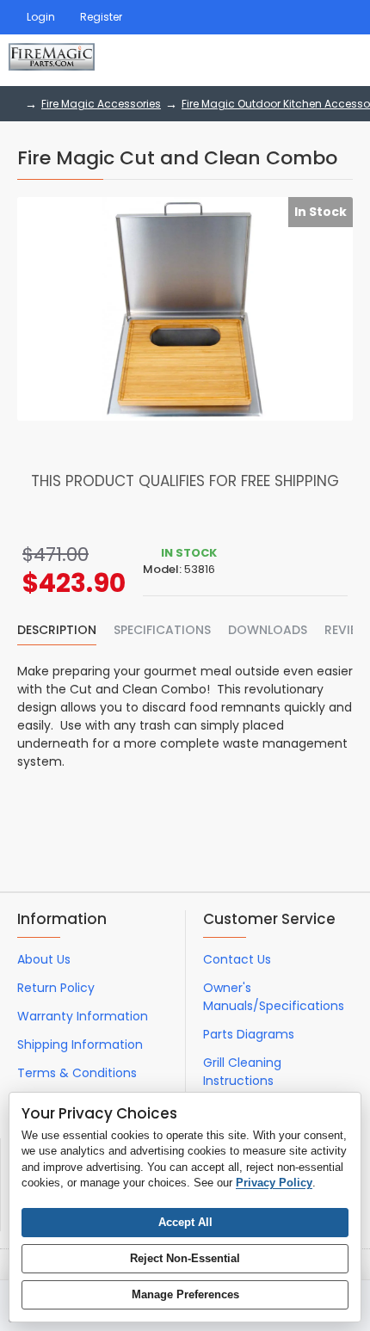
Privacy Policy (274, 1182)
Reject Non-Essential (185, 1258)
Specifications (162, 630)
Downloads (267, 630)
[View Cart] (342, 60)
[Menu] (249, 60)
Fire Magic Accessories (101, 103)
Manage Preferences (185, 1294)
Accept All (185, 1222)
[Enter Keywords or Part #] (292, 60)
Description (56, 630)
